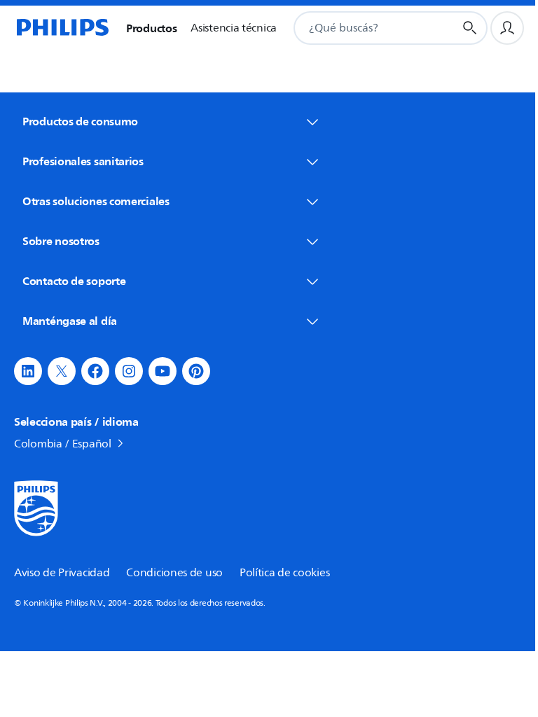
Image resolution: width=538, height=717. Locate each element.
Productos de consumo (80, 121)
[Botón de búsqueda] (470, 28)
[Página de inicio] (61, 28)
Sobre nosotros (60, 241)
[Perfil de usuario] (507, 28)
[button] (28, 371)
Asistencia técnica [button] (234, 28)
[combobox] (357, 28)
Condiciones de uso (174, 573)
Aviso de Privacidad (61, 573)
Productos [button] (151, 28)
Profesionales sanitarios (83, 161)
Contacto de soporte (73, 281)
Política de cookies (284, 573)
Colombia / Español (62, 444)
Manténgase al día (69, 320)
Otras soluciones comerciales (96, 201)
